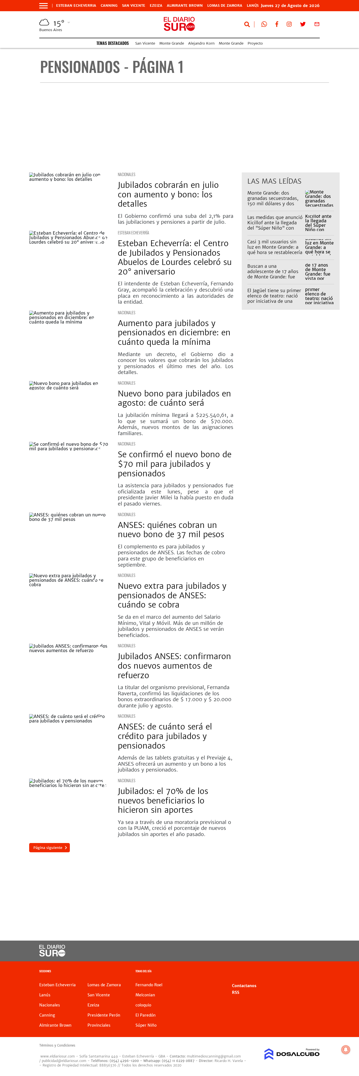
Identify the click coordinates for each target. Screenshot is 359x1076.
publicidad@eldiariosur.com (64, 1061)
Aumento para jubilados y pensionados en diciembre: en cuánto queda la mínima (174, 332)
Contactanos (244, 985)
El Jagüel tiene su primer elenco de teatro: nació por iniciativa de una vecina (274, 299)
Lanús (44, 995)
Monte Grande (171, 43)
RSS (235, 992)
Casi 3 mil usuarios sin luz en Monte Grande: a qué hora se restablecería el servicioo (274, 250)
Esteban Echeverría (133, 232)
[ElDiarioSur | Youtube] (289, 951)
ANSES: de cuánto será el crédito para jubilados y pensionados (165, 736)
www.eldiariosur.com (57, 1056)
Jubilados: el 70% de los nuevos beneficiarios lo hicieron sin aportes (163, 800)
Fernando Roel (148, 984)
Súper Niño (146, 1025)
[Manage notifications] (345, 1049)
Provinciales (99, 1025)
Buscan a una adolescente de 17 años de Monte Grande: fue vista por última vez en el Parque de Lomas (275, 276)
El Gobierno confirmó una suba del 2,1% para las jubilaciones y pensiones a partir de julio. (175, 219)
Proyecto (255, 43)
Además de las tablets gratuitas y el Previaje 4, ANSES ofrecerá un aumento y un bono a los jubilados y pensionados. (175, 763)
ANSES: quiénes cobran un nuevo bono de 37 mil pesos (172, 530)
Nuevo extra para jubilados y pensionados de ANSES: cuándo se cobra (172, 595)
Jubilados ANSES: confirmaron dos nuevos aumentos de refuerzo (174, 665)
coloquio (143, 1005)
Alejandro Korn (201, 43)
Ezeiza (156, 5)
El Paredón (145, 1015)
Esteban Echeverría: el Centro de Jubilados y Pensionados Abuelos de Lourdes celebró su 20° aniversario (175, 257)
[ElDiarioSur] (52, 955)
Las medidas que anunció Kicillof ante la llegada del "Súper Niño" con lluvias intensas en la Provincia (275, 228)
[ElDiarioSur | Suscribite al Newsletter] (317, 25)
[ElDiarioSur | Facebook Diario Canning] (276, 25)
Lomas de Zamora (224, 5)
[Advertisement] (184, 127)
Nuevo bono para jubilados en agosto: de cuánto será (174, 398)
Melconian (145, 995)
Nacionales (126, 174)
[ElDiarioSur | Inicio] (313, 971)
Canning (109, 5)
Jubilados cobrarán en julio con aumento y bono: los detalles (168, 194)
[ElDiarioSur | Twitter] (303, 25)
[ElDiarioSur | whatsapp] (264, 25)
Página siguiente (47, 847)
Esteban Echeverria (76, 5)
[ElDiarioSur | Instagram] (289, 25)
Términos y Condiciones (57, 1045)
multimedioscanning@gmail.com (214, 1056)
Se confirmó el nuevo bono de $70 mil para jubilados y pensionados (174, 463)
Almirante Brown (185, 5)
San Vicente (133, 5)
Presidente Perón (104, 1015)
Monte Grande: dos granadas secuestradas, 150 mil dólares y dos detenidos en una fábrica (274, 201)
